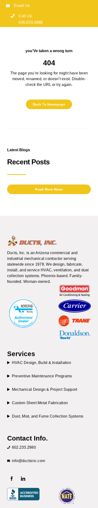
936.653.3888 (31, 22)
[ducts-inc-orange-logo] (32, 237)
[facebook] (11, 478)
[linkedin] (23, 478)
